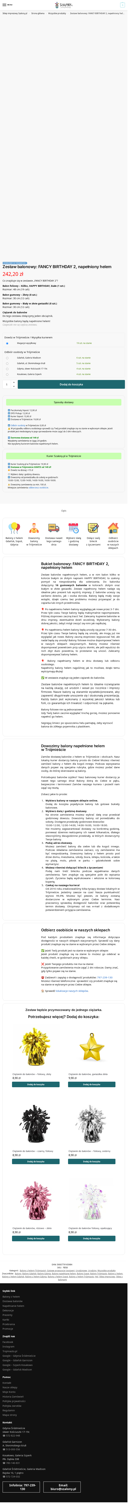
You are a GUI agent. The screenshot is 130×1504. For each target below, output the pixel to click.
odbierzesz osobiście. (38, 487)
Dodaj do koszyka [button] (35, 1084)
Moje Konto (9, 1391)
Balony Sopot (83, 1273)
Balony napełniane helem (64, 1273)
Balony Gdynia (44, 1273)
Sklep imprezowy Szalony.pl (15, 13)
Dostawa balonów (13, 1301)
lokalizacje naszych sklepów (72, 990)
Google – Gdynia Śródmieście (19, 1355)
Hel (96, 1276)
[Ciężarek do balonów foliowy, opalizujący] (92, 1201)
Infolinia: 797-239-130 (22, 1487)
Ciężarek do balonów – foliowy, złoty (32, 1074)
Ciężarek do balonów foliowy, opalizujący (90, 1228)
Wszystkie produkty (57, 13)
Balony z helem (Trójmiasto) (33, 1270)
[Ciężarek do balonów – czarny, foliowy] (36, 1124)
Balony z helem (115, 1273)
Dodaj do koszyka (71, 384)
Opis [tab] (63, 510)
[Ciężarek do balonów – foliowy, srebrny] (92, 1124)
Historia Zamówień (13, 1396)
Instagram (8, 1346)
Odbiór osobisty (18, 425)
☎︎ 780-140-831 (11, 1463)
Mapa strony (10, 1414)
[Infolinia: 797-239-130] (7, 1487)
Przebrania (9, 1324)
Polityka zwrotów (12, 1405)
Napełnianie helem (13, 1305)
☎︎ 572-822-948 (11, 1435)
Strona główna (37, 13)
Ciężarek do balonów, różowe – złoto (32, 1228)
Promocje (8, 1328)
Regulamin (9, 1410)
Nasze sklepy (10, 1387)
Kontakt (7, 1382)
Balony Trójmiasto (98, 1273)
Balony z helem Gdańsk (13, 1276)
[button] (122, 5)
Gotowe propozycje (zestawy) (61, 1270)
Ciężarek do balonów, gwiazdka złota (88, 1074)
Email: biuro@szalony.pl (63, 1487)
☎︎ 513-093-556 (11, 1449)
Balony (18, 1273)
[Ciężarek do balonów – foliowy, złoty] (36, 1047)
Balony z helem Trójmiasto (81, 1276)
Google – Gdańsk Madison (17, 1369)
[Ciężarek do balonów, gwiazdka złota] (92, 1047)
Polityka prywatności (14, 1401)
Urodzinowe (81, 1270)
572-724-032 (12, 1476)
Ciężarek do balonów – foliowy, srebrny (89, 1151)
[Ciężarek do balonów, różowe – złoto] (36, 1201)
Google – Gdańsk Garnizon (17, 1360)
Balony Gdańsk (29, 1273)
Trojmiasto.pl (10, 1351)
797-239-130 (105, 977)
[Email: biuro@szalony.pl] (48, 1487)
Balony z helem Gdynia (36, 1276)
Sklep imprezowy (107, 1276)
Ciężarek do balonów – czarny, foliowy (33, 1151)
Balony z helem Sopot (58, 1276)
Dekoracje (8, 1310)
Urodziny (92, 1270)
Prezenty (7, 1315)
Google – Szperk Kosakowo (17, 1365)
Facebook (8, 1342)
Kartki (6, 1319)
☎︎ (4, 1476)
